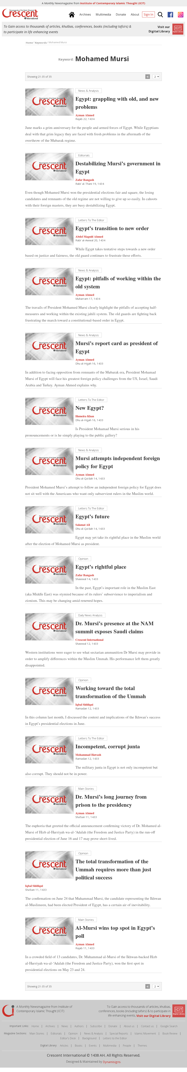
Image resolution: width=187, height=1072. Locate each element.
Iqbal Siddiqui (84, 704)
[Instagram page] (180, 14)
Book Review (170, 1033)
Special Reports (119, 1033)
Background (89, 1038)
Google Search (169, 1026)
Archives (50, 1026)
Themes (142, 1045)
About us (129, 1026)
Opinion (73, 1033)
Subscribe (96, 1026)
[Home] (72, 14)
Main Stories (37, 1033)
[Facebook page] (170, 14)
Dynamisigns (112, 1062)
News (65, 1026)
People (127, 1045)
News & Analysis (93, 1033)
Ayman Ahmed (84, 115)
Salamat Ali (82, 525)
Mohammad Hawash (88, 755)
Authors (79, 1026)
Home (35, 1026)
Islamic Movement (145, 1033)
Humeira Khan (84, 416)
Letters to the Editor (115, 1038)
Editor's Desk (68, 1038)
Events (93, 1045)
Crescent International (89, 640)
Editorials (56, 1033)
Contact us (147, 1026)
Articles (64, 1045)
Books (78, 1045)
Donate (112, 1026)
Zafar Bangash (84, 180)
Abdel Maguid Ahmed (89, 236)
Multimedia (109, 1045)
